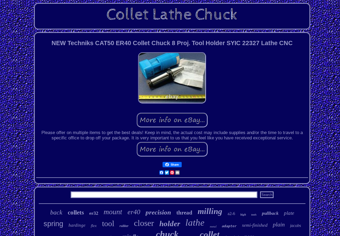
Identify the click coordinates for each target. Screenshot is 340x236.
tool (108, 223)
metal (213, 226)
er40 (134, 212)
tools (254, 214)
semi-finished (254, 225)
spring (53, 224)
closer (144, 223)
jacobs (295, 225)
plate (289, 213)
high (243, 214)
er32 (93, 213)
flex (94, 226)
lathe (195, 222)
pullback (270, 213)
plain (279, 224)
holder (169, 223)
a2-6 (231, 213)
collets (76, 212)
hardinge (77, 225)
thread (184, 212)
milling (210, 211)
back (56, 212)
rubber (124, 226)
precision (158, 212)
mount (113, 212)
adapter (229, 226)
